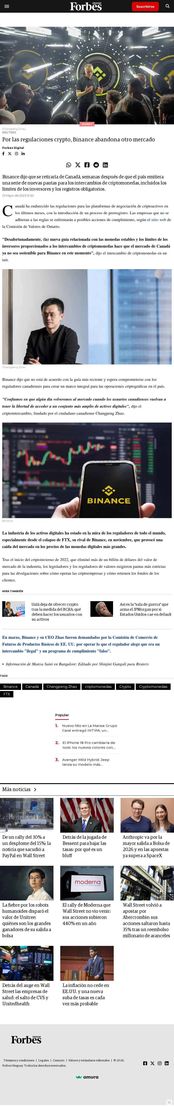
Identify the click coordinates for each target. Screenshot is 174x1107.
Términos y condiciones (18, 1060)
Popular (62, 715)
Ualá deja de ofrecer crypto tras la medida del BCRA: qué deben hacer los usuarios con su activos (57, 612)
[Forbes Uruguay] (87, 6)
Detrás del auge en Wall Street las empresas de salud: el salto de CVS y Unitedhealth (26, 994)
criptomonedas (98, 686)
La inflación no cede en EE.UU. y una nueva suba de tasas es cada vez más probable (86, 994)
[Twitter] (78, 165)
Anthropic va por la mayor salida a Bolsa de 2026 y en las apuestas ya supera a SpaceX (146, 846)
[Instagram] (160, 1063)
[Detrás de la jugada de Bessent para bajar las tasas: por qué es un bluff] (87, 815)
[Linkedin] (105, 165)
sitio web (158, 219)
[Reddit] (96, 165)
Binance (10, 686)
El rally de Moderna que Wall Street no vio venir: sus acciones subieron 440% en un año (87, 914)
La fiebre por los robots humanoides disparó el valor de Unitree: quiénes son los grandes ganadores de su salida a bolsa (26, 920)
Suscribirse (145, 6)
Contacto (59, 1060)
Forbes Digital (13, 148)
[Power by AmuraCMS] (87, 1077)
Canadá (32, 686)
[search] (167, 6)
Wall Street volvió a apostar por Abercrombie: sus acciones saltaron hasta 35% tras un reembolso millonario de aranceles (146, 920)
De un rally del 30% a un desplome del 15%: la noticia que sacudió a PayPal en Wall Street (26, 846)
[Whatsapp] (68, 165)
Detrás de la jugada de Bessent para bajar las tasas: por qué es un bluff (84, 846)
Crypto (125, 686)
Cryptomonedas (153, 686)
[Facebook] (87, 165)
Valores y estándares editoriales (89, 1060)
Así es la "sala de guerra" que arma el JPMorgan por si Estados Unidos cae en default (146, 610)
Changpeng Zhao (62, 686)
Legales (43, 1060)
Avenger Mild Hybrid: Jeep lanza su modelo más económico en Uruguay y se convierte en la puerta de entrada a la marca (87, 762)
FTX (6, 694)
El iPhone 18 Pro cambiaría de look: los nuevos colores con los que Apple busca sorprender (89, 745)
